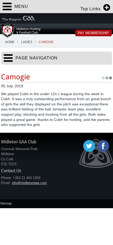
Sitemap (6, 203)
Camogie (46, 42)
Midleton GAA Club (20, 30)
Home (9, 42)
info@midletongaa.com (29, 183)
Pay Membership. (93, 33)
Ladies (26, 42)
